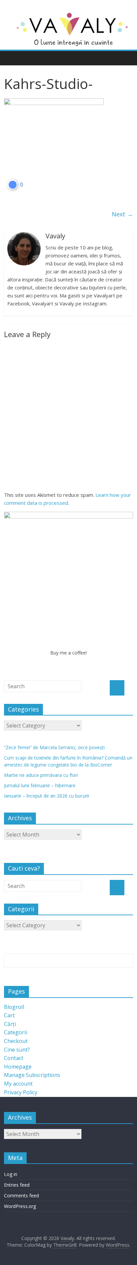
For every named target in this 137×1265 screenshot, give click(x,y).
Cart (9, 1015)
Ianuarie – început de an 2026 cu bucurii (46, 796)
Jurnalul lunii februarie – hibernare (39, 785)
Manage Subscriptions (32, 1075)
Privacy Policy (20, 1092)
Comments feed (21, 1195)
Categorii (15, 1032)
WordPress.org (20, 1206)
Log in (10, 1174)
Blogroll (14, 1007)
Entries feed (17, 1185)
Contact (13, 1058)
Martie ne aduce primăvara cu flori (41, 775)
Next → (122, 214)
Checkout (16, 1041)
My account (18, 1083)
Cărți (10, 1024)
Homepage (18, 1066)
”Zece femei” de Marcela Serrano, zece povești (54, 747)
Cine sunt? (17, 1049)
